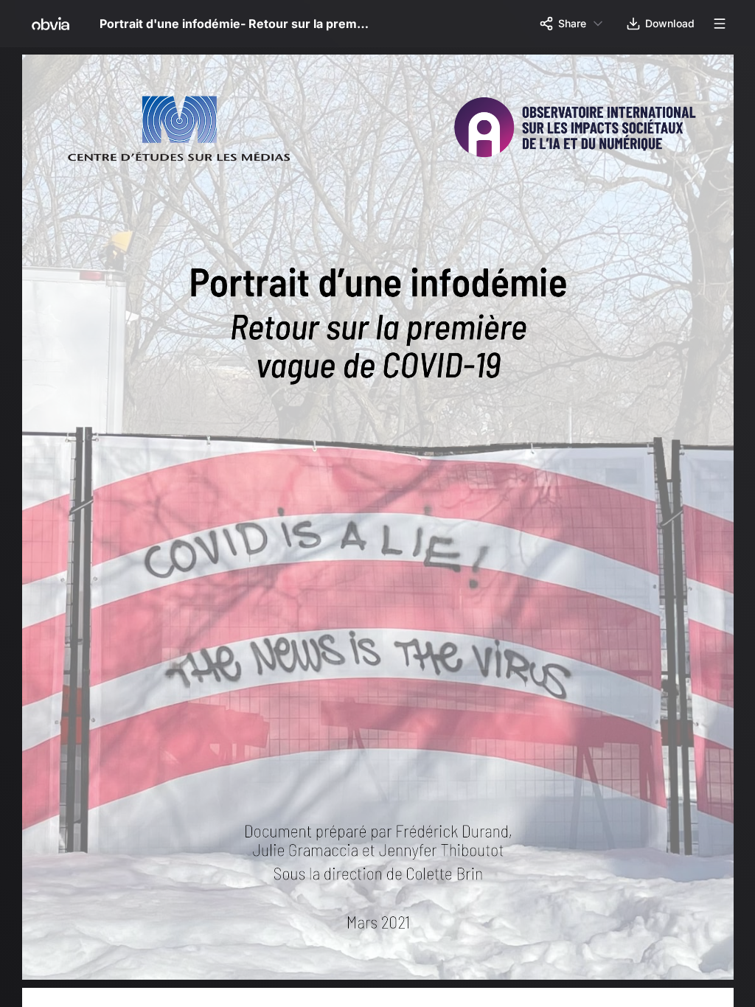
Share (572, 23)
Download (670, 23)
